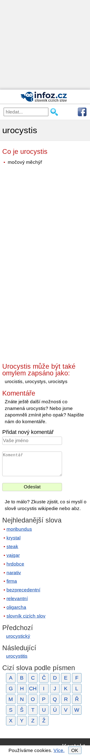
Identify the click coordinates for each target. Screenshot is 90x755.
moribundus (19, 529)
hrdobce (15, 564)
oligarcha (16, 607)
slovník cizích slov (26, 616)
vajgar (13, 555)
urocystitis (17, 656)
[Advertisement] (45, 45)
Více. (59, 750)
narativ (13, 572)
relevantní (17, 598)
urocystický (18, 636)
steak (12, 546)
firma (11, 581)
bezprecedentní (23, 589)
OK (74, 750)
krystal (13, 537)
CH (32, 688)
